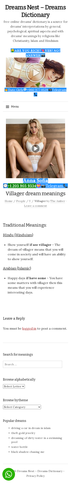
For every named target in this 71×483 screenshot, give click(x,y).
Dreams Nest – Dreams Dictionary (39, 471)
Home (9, 201)
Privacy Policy (35, 476)
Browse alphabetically (19, 379)
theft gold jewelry (23, 433)
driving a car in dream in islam (30, 428)
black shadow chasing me (27, 452)
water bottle (19, 447)
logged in (29, 328)
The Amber (57, 201)
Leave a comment (35, 206)
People (20, 201)
